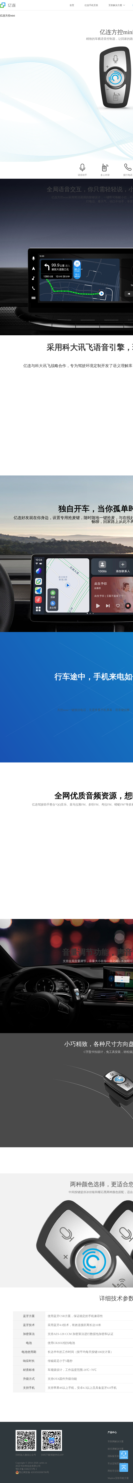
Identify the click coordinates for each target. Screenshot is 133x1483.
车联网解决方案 (116, 1441)
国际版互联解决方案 (118, 1456)
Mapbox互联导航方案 (118, 1478)
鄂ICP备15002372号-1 (26, 1469)
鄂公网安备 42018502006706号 (34, 1472)
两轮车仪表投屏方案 (118, 1471)
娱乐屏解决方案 (116, 1449)
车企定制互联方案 (117, 1463)
